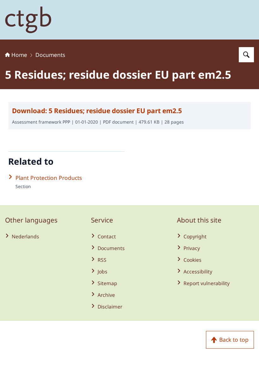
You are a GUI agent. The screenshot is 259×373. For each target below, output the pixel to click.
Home (19, 54)
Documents (50, 54)
